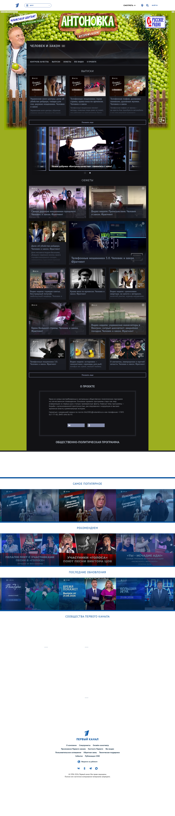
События (79, 756)
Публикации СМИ (92, 756)
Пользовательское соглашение (68, 752)
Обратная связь (90, 752)
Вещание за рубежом (89, 761)
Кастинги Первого (95, 749)
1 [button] (85, 173)
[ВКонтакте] (76, 425)
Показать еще (87, 122)
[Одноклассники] (96, 425)
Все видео (110, 749)
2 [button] (90, 173)
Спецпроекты (84, 745)
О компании (71, 745)
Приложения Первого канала (73, 749)
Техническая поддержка (109, 752)
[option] (87, 149)
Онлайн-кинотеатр (101, 745)
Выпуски (87, 71)
